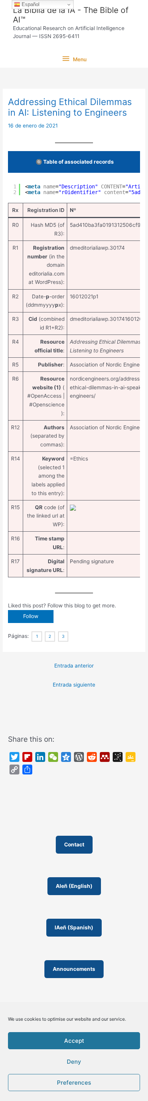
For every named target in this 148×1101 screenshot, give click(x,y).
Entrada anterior (74, 666)
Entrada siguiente (74, 685)
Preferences (74, 1082)
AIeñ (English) (74, 886)
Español (29, 4)
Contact (74, 844)
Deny (74, 1061)
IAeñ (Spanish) (74, 927)
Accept (74, 1040)
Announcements (74, 969)
